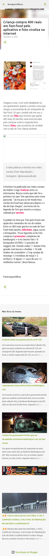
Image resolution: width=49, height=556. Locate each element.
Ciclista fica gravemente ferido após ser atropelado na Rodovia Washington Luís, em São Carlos (23, 439)
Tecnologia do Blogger (26, 552)
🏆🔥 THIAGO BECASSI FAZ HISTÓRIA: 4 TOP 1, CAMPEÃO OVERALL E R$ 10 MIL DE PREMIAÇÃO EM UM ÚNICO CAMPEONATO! (24, 520)
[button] (5, 42)
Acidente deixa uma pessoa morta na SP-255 (22, 340)
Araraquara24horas (15, 4)
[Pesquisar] (45, 4)
